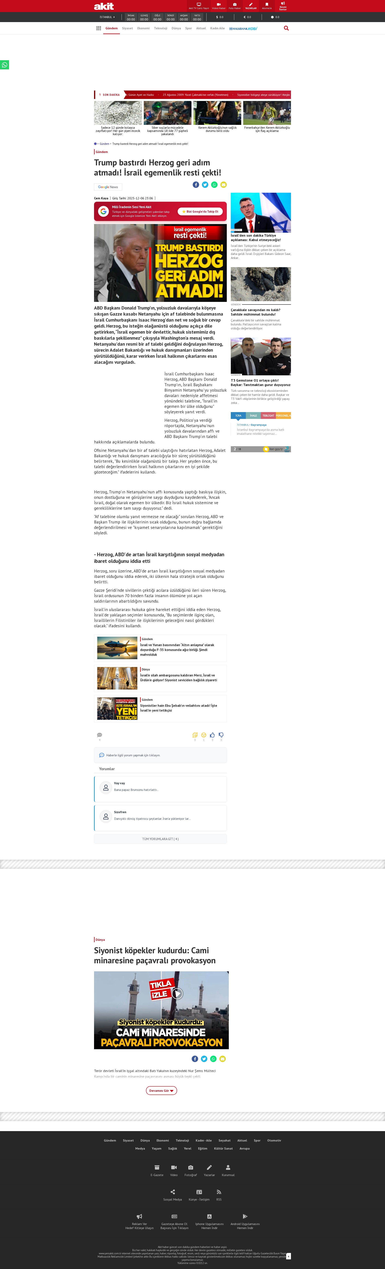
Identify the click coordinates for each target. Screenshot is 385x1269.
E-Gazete (157, 1175)
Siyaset (127, 28)
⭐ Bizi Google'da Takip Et (200, 211)
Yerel (187, 1148)
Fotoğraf (190, 1175)
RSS (219, 1199)
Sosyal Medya (172, 1199)
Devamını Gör (159, 1091)
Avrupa (245, 1148)
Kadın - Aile (204, 1140)
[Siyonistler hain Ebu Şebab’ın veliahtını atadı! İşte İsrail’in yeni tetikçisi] (159, 719)
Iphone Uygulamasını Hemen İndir (209, 1226)
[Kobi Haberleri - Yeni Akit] (243, 28)
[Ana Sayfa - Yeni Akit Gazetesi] (104, 6)
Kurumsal (228, 1175)
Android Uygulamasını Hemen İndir (245, 1226)
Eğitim (202, 1148)
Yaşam (156, 1148)
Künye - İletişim (199, 1199)
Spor (188, 28)
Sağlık (172, 1148)
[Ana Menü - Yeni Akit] (98, 28)
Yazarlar (209, 1175)
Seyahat (225, 1140)
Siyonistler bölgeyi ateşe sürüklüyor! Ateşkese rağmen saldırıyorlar (265, 94)
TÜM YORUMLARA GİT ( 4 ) (160, 839)
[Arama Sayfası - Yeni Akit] (286, 28)
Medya (140, 1148)
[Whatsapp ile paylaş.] (214, 185)
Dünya (176, 28)
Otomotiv (274, 1140)
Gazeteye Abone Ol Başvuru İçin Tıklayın (174, 1226)
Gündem (111, 28)
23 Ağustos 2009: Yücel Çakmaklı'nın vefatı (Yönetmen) (183, 94)
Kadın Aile (217, 28)
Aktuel (201, 28)
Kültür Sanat (223, 1148)
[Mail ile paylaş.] (223, 185)
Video (174, 1175)
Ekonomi (143, 28)
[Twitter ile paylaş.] (205, 185)
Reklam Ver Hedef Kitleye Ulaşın (139, 1226)
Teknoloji (160, 28)
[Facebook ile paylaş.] (196, 185)
